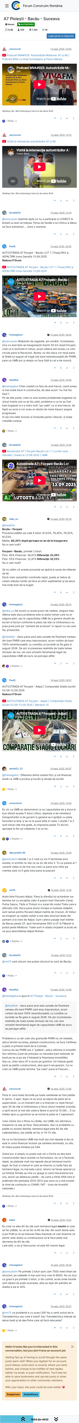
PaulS (12, 246)
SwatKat (13, 380)
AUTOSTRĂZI (27, 24)
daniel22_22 (16, 768)
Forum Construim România (42, 6)
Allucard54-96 (17, 852)
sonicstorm (15, 803)
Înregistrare (13, 1394)
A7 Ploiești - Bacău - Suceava (48, 995)
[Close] (72, 1347)
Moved (11, 24)
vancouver (15, 49)
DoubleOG (15, 212)
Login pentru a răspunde (61, 36)
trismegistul (15, 334)
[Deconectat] (5, 48)
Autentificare (31, 1394)
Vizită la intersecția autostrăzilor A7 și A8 (31, 141)
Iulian (12, 1220)
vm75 (12, 890)
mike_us (13, 519)
